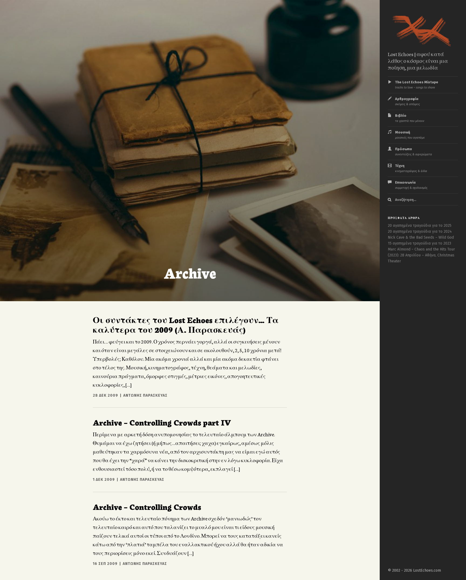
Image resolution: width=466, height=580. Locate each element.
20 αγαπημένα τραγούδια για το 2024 (420, 231)
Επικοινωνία (411, 185)
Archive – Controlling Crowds (147, 506)
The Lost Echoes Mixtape (416, 84)
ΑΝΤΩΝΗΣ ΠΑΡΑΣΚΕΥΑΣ (145, 395)
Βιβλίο (409, 118)
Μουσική (410, 134)
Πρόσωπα (413, 151)
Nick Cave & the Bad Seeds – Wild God (421, 237)
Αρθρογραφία (407, 101)
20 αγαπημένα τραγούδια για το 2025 (419, 225)
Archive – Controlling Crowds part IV (162, 422)
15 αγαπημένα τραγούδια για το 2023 (419, 243)
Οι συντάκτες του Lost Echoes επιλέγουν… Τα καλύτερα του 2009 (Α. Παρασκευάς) (186, 324)
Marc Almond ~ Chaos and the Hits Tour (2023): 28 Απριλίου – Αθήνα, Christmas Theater (421, 255)
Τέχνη (411, 168)
